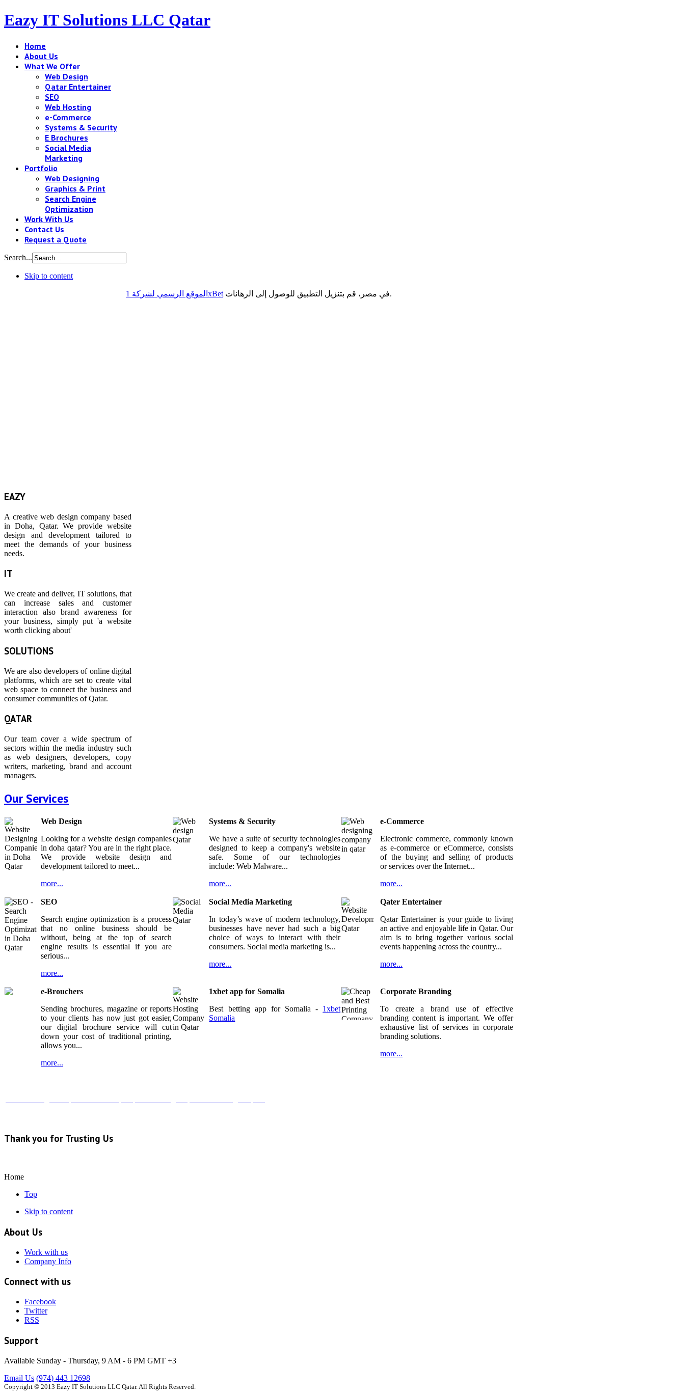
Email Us (19, 1378)
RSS (31, 1320)
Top (30, 1194)
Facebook (40, 1301)
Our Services (36, 798)
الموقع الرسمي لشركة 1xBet (174, 293)
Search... (18, 257)
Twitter (35, 1310)
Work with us (46, 1252)
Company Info (47, 1261)
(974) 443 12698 (63, 1378)
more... (52, 883)
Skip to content (48, 275)
